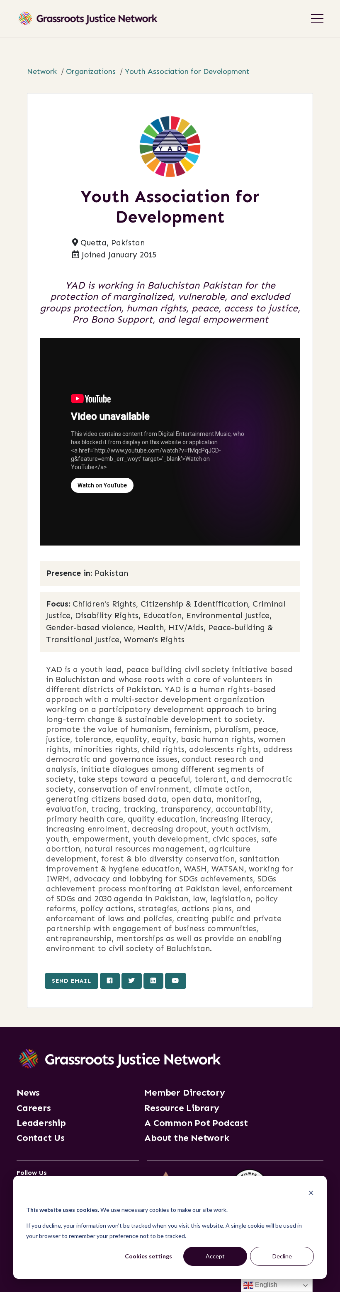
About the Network (186, 1138)
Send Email (71, 980)
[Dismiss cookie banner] (311, 1194)
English (265, 1284)
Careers (34, 1108)
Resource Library (181, 1108)
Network (42, 71)
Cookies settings (148, 1256)
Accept (215, 1256)
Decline (282, 1256)
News (28, 1092)
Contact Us (41, 1138)
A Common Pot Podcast (196, 1123)
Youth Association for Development (187, 71)
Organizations (91, 71)
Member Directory (184, 1092)
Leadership (41, 1123)
